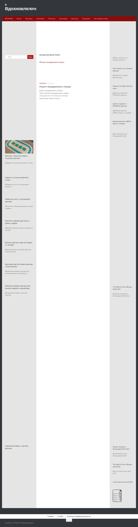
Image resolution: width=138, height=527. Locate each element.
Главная (50, 516)
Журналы (74, 19)
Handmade (40, 19)
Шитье (19, 19)
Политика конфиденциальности (79, 516)
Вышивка (28, 19)
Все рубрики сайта (101, 19)
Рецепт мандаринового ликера (55, 86)
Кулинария (63, 19)
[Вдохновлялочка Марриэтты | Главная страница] (20, 8)
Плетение (51, 19)
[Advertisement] (73, 38)
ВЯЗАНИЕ (9, 19)
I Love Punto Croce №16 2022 (123, 482)
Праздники (86, 19)
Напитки (42, 83)
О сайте (60, 516)
